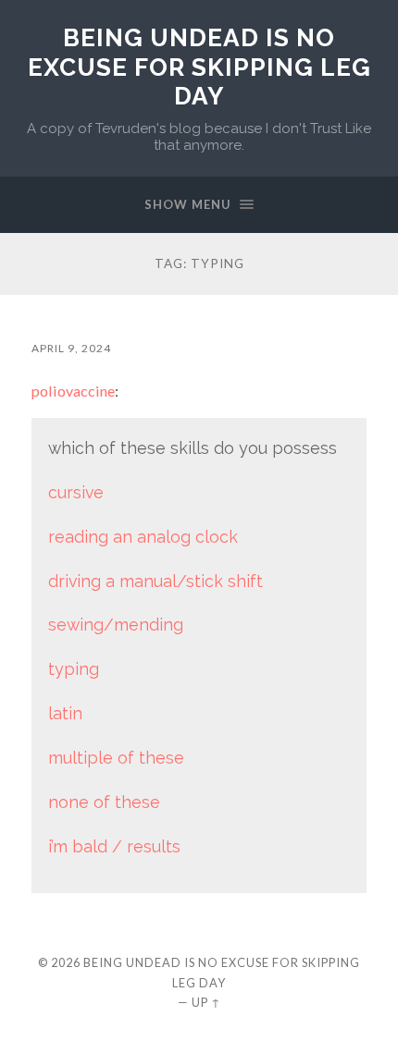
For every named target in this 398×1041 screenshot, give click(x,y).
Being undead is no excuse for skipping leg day (199, 66)
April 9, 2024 (71, 348)
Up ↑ (206, 1002)
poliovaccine (73, 390)
